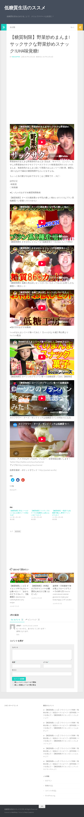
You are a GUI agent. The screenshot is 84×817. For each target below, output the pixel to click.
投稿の (49, 786)
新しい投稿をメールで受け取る (25, 685)
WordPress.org (50, 796)
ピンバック (33, 619)
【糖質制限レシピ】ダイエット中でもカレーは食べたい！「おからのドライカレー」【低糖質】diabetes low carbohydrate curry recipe (19, 594)
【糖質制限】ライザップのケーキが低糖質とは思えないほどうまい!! (40, 513)
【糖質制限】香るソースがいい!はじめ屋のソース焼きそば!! (19, 513)
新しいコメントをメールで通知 (25, 682)
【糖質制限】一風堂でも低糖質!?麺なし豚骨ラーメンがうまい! (61, 513)
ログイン (48, 781)
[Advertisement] (42, 75)
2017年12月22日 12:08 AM (30, 626)
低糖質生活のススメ (25, 7)
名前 (14, 662)
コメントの (50, 791)
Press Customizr (29, 812)
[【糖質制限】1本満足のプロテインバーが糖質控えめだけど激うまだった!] (42, 578)
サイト (14, 670)
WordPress (14, 812)
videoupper (16, 57)
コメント (18, 619)
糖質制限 (17, 531)
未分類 (12, 27)
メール (46, 662)
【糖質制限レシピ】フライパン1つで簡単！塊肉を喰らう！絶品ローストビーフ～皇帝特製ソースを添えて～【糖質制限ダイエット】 (61, 712)
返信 (17, 634)
